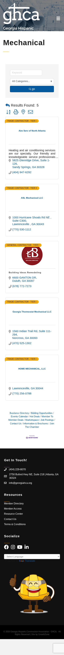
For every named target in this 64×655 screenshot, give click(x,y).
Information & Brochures (35, 423)
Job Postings (47, 420)
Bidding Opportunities (42, 413)
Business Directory (19, 413)
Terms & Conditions (15, 524)
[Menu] (58, 18)
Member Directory (14, 503)
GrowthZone (43, 634)
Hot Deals (35, 416)
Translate (30, 561)
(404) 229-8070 (17, 469)
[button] (7, 105)
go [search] (33, 89)
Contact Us (10, 519)
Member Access (13, 508)
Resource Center (13, 513)
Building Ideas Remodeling (25, 272)
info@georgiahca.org (20, 483)
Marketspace (32, 420)
